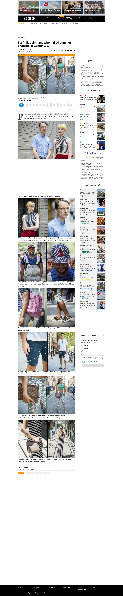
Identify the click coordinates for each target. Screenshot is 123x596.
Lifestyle (23, 55)
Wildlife (83, 95)
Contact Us (51, 587)
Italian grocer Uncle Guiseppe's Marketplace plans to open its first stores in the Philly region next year (92, 73)
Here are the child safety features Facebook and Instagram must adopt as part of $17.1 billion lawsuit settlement (91, 81)
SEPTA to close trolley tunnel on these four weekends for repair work (92, 66)
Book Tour (84, 199)
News (48, 18)
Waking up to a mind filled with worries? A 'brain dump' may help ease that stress (92, 174)
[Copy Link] (74, 50)
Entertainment (54, 23)
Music (45, 23)
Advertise (36, 587)
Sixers (83, 142)
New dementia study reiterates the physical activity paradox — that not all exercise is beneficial (91, 163)
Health (59, 17)
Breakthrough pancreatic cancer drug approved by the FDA (91, 69)
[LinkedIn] (61, 50)
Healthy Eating (85, 114)
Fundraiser (84, 236)
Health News (85, 283)
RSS (94, 587)
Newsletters (75, 23)
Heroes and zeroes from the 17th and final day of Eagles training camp (92, 77)
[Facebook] (55, 50)
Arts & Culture (65, 23)
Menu (20, 18)
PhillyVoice (29, 18)
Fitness (83, 190)
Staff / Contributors (82, 588)
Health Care (84, 301)
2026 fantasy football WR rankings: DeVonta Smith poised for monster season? (92, 84)
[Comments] (67, 50)
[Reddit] (64, 50)
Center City (46, 473)
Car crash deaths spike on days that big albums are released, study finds (92, 167)
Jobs (82, 132)
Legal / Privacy (67, 587)
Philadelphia (38, 473)
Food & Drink (33, 23)
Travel (83, 218)
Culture (69, 18)
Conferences (85, 264)
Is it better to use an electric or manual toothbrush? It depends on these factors (92, 177)
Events (80, 17)
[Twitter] (58, 50)
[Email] (70, 50)
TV (40, 23)
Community (84, 273)
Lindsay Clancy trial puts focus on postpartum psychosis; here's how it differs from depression (92, 171)
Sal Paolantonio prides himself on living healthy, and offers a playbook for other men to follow (93, 159)
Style (28, 55)
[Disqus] (46, 519)
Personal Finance (86, 245)
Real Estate (84, 208)
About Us (20, 587)
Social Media (85, 123)
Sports (90, 17)
